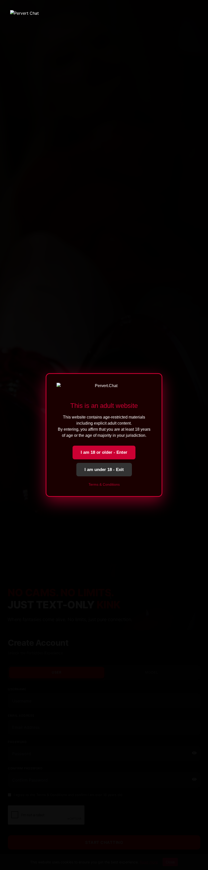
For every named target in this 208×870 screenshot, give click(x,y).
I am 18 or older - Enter (104, 452)
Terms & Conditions (104, 484)
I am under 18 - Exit (104, 469)
